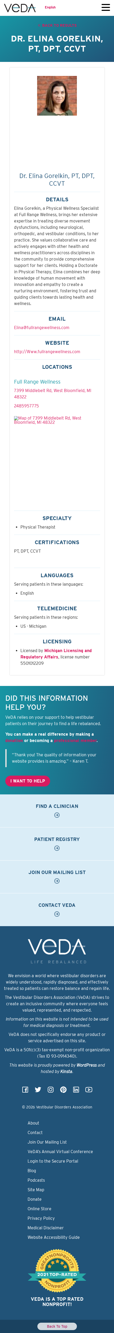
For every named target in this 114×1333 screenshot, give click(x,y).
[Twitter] (38, 1091)
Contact (35, 1132)
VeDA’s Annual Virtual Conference (60, 1151)
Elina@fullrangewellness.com (41, 327)
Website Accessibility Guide (54, 1237)
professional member (75, 740)
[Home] (20, 8)
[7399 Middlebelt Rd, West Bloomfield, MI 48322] (57, 459)
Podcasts (36, 1180)
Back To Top (57, 1326)
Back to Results (59, 25)
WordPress (87, 1065)
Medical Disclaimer (46, 1227)
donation (14, 740)
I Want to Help (27, 781)
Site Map (36, 1189)
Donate (35, 1199)
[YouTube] (89, 1091)
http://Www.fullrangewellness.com (47, 351)
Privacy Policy (41, 1218)
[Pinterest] (63, 1091)
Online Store (39, 1208)
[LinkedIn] (76, 1091)
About (33, 1123)
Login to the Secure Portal (53, 1161)
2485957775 (26, 405)
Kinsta (66, 1071)
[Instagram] (50, 1091)
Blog (32, 1170)
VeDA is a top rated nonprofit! (57, 1301)
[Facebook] (25, 1091)
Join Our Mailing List (47, 1142)
